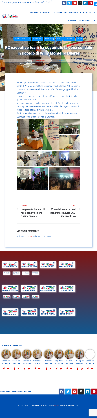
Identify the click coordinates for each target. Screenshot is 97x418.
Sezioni (79, 39)
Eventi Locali (37, 39)
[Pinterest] (90, 3)
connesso (28, 236)
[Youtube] (74, 3)
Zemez (56, 405)
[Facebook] (64, 3)
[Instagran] (82, 368)
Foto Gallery (49, 39)
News (59, 39)
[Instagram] (80, 3)
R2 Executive (69, 39)
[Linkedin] (85, 3)
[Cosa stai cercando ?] (95, 4)
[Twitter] (8, 368)
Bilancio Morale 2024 (22, 39)
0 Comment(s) (60, 60)
